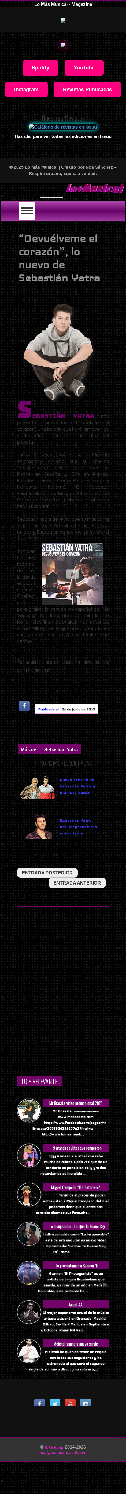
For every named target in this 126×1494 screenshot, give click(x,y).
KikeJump (55, 1447)
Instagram (26, 89)
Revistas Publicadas (87, 89)
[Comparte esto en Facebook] (24, 706)
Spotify (40, 67)
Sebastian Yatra (61, 749)
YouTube (84, 67)
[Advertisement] (71, 730)
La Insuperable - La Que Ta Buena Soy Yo (77, 1229)
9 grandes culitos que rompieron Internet (77, 1151)
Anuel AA (76, 1304)
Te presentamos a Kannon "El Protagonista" (77, 1268)
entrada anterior (77, 882)
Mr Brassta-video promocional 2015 (75, 1103)
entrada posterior (47, 872)
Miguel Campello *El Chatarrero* (75, 1187)
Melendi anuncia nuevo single (76, 1343)
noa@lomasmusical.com (63, 1452)
